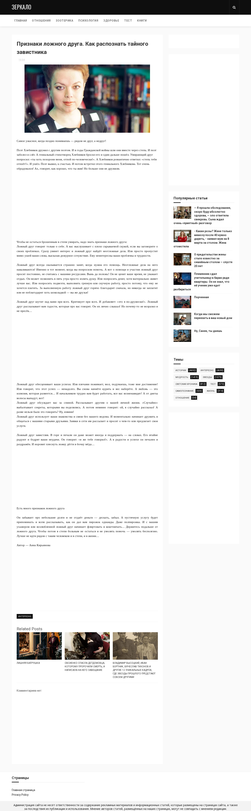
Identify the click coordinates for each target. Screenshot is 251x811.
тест (213, 384)
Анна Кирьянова (39, 545)
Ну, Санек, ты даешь (208, 330)
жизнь (211, 391)
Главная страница (23, 790)
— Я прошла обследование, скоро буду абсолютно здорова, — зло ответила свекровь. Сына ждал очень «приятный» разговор (202, 215)
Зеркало (21, 7)
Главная (20, 20)
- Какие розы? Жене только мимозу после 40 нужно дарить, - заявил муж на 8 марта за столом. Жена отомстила (203, 239)
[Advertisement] (87, 202)
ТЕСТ (128, 20)
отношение (182, 398)
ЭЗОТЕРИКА (64, 20)
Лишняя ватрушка (28, 663)
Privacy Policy (20, 794)
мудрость (182, 377)
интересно (24, 616)
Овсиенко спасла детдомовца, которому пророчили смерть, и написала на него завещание (85, 666)
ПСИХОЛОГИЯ (88, 20)
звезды (207, 377)
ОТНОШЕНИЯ (41, 20)
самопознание (185, 391)
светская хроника (186, 384)
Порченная (201, 297)
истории (181, 370)
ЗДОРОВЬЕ (111, 20)
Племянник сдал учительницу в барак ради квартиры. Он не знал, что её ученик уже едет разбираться (201, 281)
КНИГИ (142, 20)
